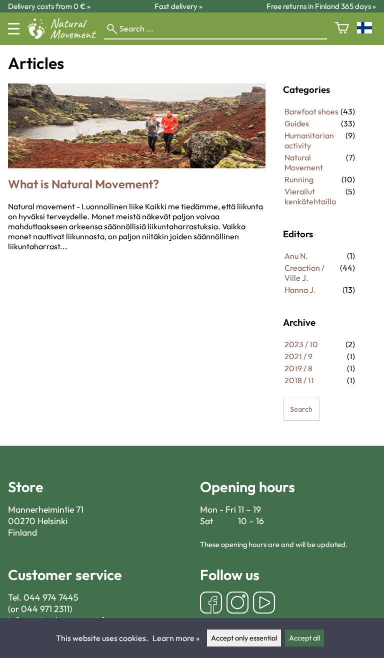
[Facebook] (211, 604)
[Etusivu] (66, 36)
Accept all (304, 638)
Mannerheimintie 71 (46, 509)
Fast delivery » (178, 6)
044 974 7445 (51, 597)
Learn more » (176, 638)
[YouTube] (264, 604)
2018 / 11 (299, 380)
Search (301, 409)
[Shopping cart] (342, 28)
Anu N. (296, 256)
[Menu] (14, 28)
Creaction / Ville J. (304, 273)
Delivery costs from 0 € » (49, 6)
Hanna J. (300, 290)
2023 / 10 (301, 344)
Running (299, 179)
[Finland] (366, 28)
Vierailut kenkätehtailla (310, 196)
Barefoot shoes (311, 111)
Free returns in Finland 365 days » (321, 6)
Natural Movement (303, 162)
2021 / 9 (298, 356)
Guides (296, 123)
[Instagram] (237, 604)
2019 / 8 (298, 368)
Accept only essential (244, 638)
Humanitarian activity (309, 140)
